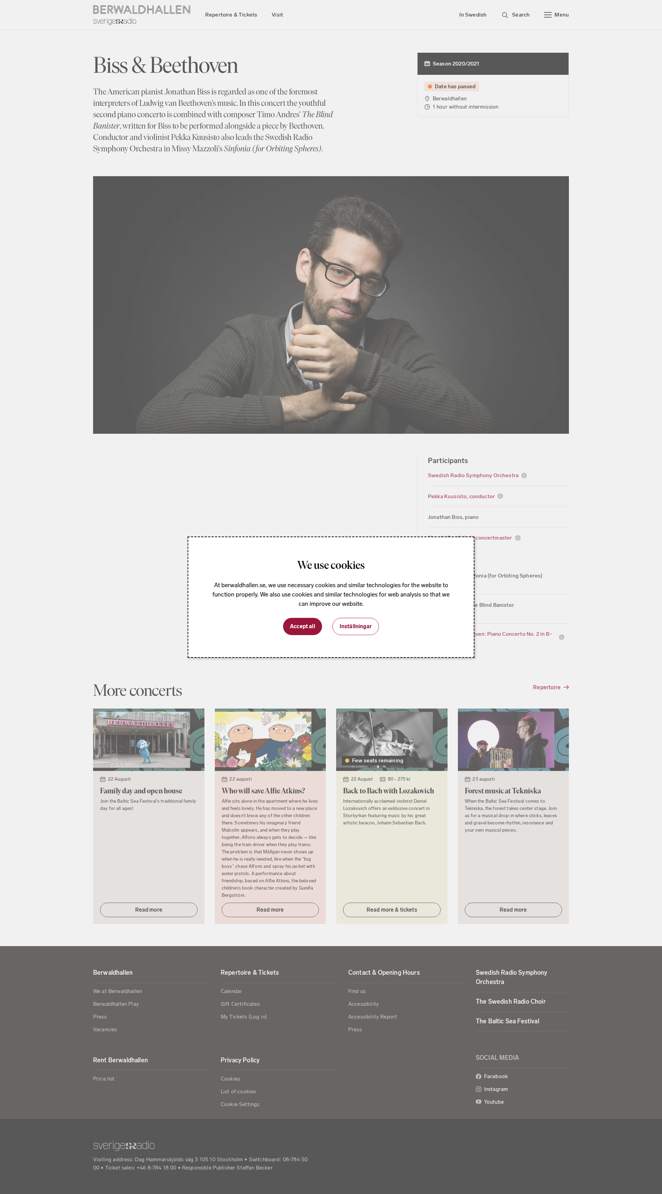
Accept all (302, 626)
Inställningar (356, 626)
